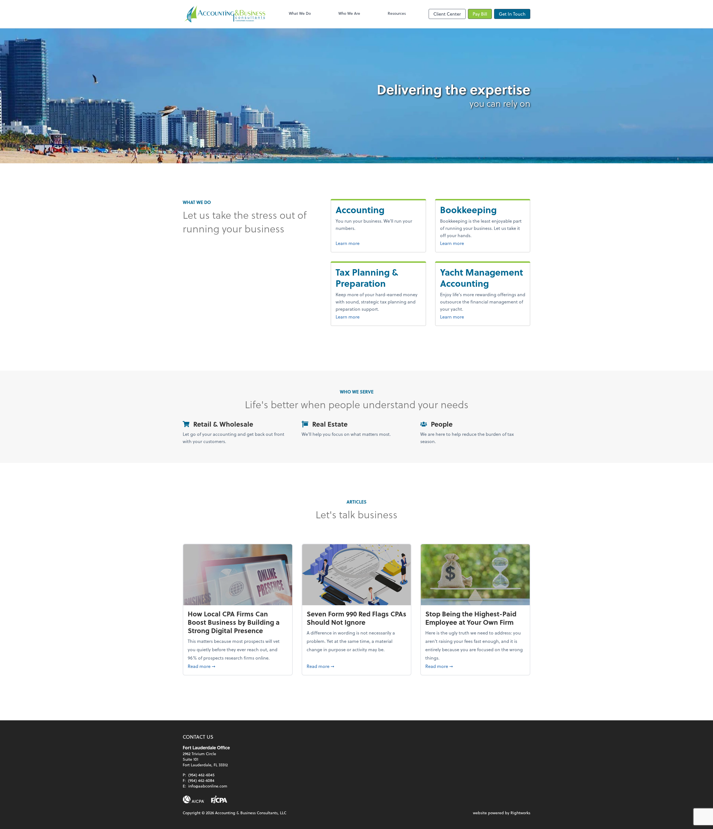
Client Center (447, 14)
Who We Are (349, 13)
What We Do (300, 13)
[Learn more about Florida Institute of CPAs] (219, 799)
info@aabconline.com (207, 786)
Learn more (368, 243)
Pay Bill (480, 14)
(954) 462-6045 (201, 775)
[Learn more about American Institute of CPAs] (193, 799)
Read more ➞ (238, 666)
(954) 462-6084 (201, 780)
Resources (397, 13)
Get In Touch (512, 14)
